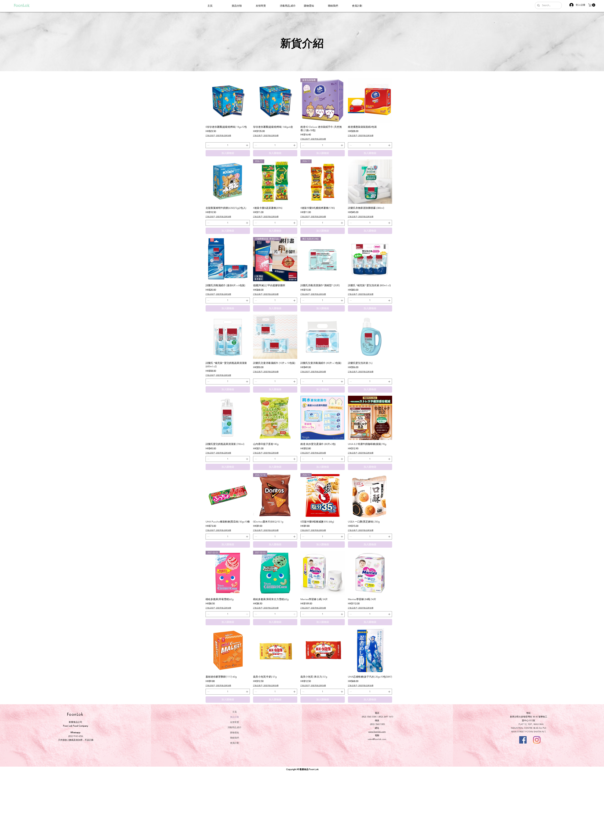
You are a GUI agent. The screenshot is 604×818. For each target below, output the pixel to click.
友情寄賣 (234, 722)
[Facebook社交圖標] (523, 740)
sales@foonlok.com (377, 739)
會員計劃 (234, 742)
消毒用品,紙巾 (234, 727)
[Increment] (247, 145)
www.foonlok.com (377, 731)
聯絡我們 (234, 737)
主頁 (234, 711)
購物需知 (234, 732)
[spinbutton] (227, 145)
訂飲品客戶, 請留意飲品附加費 (218, 135)
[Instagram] (536, 740)
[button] (592, 5)
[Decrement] (208, 145)
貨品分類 (234, 716)
